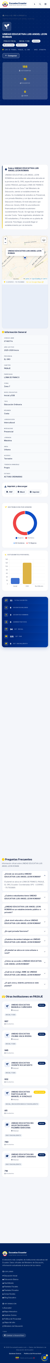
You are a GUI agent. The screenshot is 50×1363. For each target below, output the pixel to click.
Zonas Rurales (9, 1294)
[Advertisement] (25, 133)
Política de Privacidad (12, 1319)
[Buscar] (40, 4)
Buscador (8, 1308)
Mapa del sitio (9, 1322)
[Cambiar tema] (35, 4)
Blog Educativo (10, 1298)
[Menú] (45, 4)
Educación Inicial (10, 1276)
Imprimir (36, 492)
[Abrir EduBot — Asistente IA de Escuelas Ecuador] (44, 1357)
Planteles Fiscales (11, 1287)
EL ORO (14, 15)
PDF (10, 492)
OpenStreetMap (36, 278)
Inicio (6, 15)
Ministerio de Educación (13, 1326)
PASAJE (22, 15)
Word (22, 492)
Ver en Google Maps (34, 282)
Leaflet (27, 278)
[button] (25, 257)
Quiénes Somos (10, 1315)
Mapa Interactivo (10, 1312)
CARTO (45, 278)
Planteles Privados (11, 1290)
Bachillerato (9, 1283)
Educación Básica (11, 1279)
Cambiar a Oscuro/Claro (15, 1335)
